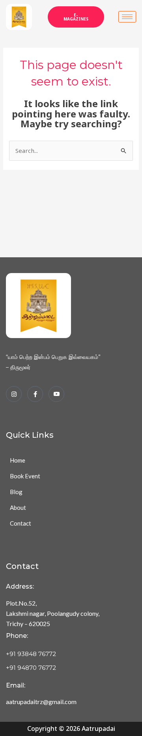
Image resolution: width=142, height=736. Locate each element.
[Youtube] (56, 394)
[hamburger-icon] (127, 16)
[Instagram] (14, 394)
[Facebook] (35, 394)
